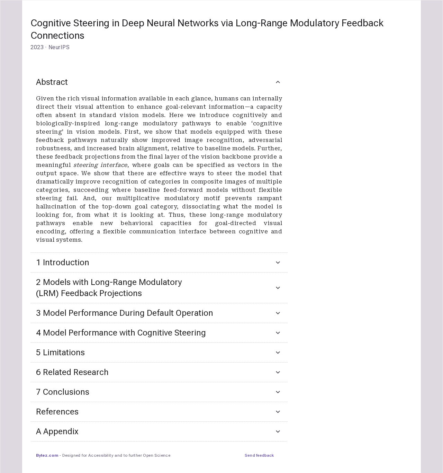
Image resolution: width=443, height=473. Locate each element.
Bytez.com (47, 455)
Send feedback (259, 455)
